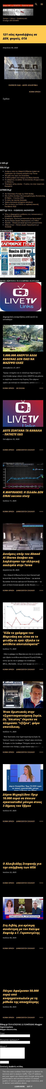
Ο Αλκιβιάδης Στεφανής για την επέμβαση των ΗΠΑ (22, 865)
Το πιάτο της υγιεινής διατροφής (16, 200)
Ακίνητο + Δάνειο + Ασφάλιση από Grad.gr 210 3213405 (15, 19)
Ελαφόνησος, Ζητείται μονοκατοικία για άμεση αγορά (23, 218)
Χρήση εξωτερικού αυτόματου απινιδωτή (19, 202)
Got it (29, 1086)
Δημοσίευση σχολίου (25, 450)
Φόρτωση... (3, 165)
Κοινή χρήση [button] (34, 92)
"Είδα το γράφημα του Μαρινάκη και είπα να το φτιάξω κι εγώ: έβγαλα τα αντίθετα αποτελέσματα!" (21, 638)
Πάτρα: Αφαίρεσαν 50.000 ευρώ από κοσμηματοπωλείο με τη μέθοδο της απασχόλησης (21, 996)
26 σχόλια (20, 388)
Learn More (20, 1086)
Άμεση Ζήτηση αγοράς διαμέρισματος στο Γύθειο (22, 220)
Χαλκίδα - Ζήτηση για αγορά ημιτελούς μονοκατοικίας (23, 223)
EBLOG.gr (10, 10)
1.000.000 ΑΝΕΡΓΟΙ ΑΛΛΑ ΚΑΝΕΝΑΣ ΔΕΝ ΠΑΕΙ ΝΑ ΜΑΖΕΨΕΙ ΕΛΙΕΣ (20, 359)
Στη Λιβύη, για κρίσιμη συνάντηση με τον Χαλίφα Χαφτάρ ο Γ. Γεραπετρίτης (21, 929)
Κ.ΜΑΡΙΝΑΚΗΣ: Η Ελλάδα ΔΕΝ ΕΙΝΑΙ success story (23, 494)
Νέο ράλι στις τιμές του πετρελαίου (17, 175)
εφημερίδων (23, 279)
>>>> (41, 388)
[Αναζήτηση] (36, 4)
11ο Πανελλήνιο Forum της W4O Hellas (19, 194)
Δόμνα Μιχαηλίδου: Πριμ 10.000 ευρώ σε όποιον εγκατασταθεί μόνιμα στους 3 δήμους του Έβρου (22, 800)
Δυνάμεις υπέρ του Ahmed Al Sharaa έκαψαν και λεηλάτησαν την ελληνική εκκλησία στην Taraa (22, 172)
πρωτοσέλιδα (14, 279)
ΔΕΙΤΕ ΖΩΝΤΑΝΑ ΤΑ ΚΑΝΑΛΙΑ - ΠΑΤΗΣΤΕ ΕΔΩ (22, 432)
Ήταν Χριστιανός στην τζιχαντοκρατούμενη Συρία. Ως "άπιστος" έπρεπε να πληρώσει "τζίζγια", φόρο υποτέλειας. (22, 719)
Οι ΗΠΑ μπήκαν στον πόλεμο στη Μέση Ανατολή (22, 178)
